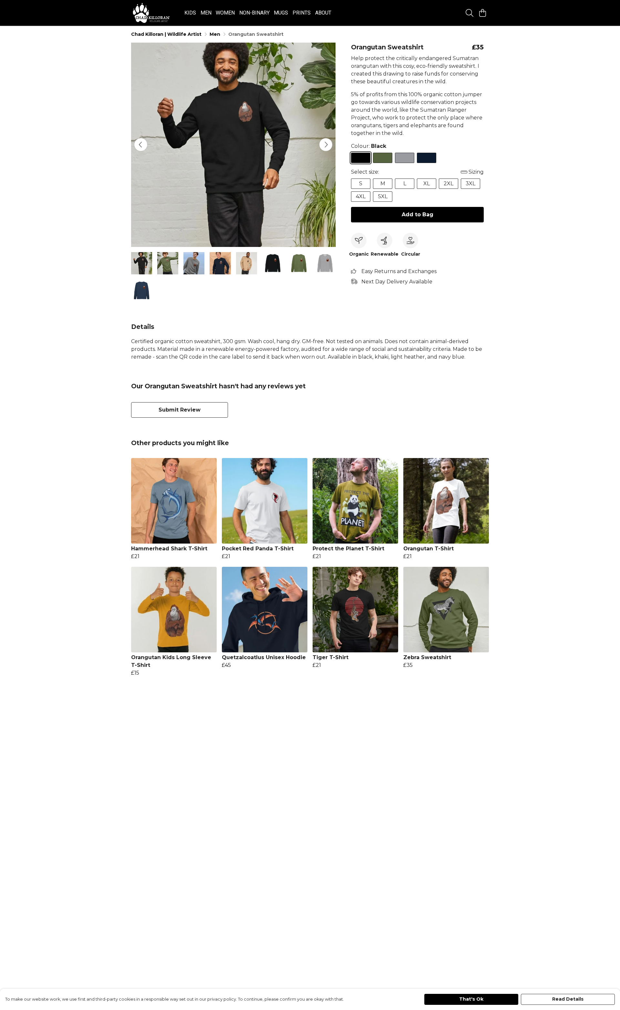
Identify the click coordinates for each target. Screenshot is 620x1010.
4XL (361, 196)
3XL (470, 183)
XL (426, 183)
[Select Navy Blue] (426, 158)
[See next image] (325, 144)
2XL (448, 183)
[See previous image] (140, 144)
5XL (383, 196)
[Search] (469, 12)
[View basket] (482, 12)
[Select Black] (360, 158)
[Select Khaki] (382, 158)
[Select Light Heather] (404, 158)
